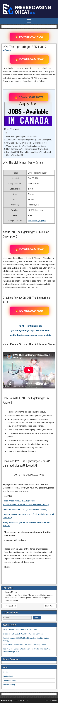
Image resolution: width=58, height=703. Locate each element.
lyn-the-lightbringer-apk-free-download (30, 330)
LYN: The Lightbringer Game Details (21, 137)
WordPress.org (9, 685)
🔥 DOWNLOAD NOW (29, 36)
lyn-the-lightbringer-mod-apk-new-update (30, 335)
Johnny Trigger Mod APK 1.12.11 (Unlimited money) (26, 504)
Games (8, 50)
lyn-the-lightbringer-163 (30, 326)
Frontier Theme (51, 700)
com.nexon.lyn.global (37, 221)
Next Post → (50, 606)
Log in (5, 672)
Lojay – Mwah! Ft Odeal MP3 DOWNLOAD (20, 630)
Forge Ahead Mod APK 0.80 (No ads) (19, 501)
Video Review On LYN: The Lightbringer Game (26, 146)
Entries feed (8, 676)
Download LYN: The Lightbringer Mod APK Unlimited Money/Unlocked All (28, 153)
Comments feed (9, 680)
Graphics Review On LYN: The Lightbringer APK (26, 143)
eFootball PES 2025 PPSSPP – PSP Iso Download (23, 634)
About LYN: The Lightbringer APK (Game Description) (29, 140)
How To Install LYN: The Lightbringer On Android (27, 149)
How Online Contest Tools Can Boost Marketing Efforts (24, 645)
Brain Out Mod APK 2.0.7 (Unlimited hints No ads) (25, 509)
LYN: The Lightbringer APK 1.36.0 (24, 47)
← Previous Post (9, 606)
